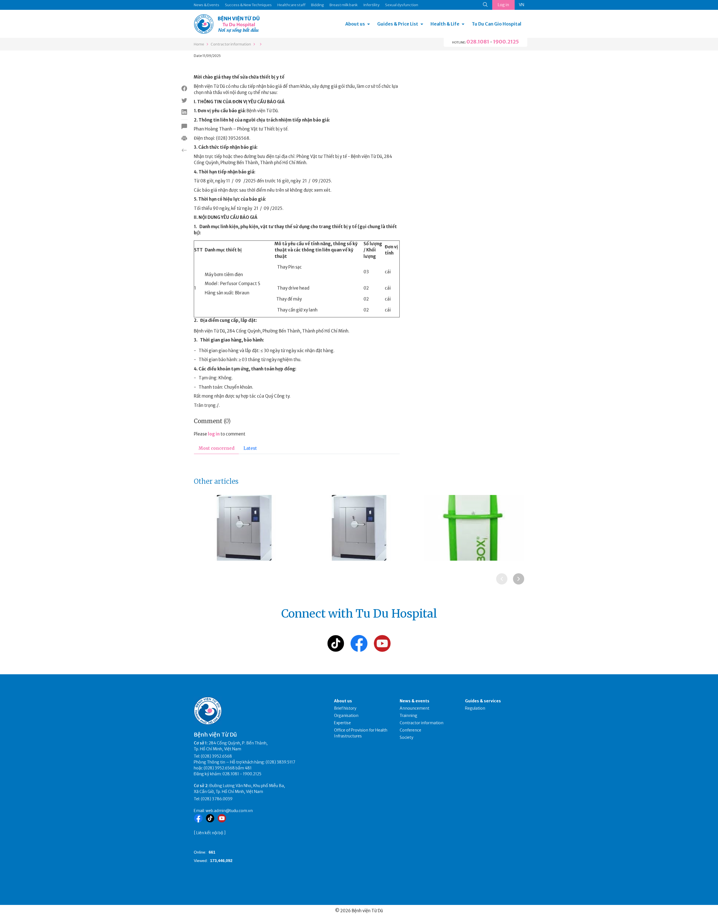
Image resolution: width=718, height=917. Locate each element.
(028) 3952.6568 (216, 756)
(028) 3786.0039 (217, 798)
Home (199, 44)
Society (406, 737)
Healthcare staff (291, 5)
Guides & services (483, 700)
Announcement (414, 708)
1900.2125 (506, 41)
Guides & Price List (397, 24)
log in (214, 434)
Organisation (346, 715)
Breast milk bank (344, 5)
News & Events (206, 5)
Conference (410, 730)
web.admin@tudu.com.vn (229, 810)
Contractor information (231, 44)
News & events (414, 700)
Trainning (408, 715)
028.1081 (477, 41)
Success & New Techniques (248, 5)
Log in (503, 4)
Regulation (475, 708)
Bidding (317, 5)
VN (521, 4)
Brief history (345, 708)
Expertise (342, 722)
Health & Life (445, 24)
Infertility (371, 5)
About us (355, 24)
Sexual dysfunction (401, 5)
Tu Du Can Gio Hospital (496, 24)
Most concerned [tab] (216, 448)
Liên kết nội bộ (209, 832)
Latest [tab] (250, 448)
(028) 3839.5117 (280, 762)
